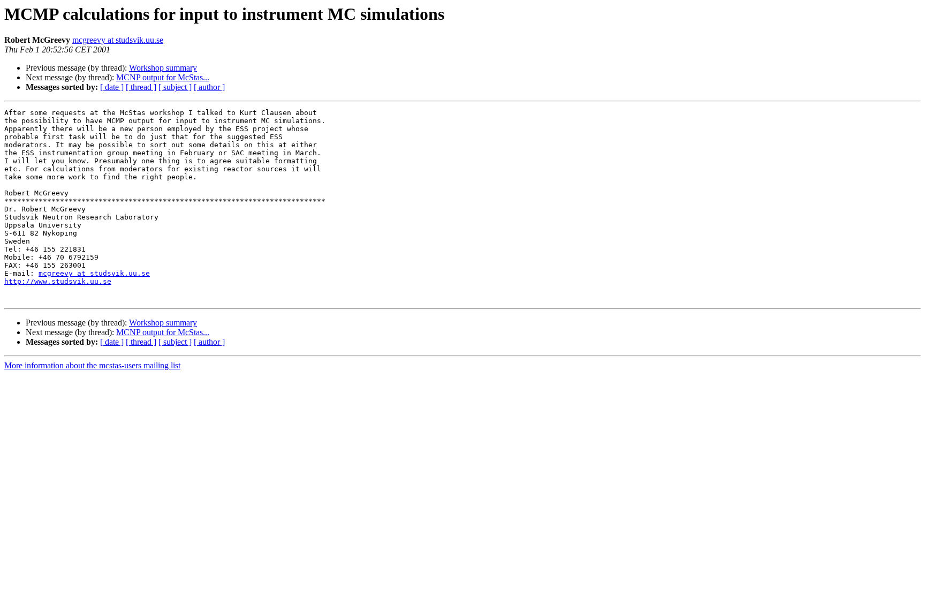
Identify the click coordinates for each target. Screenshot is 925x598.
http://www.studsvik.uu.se (57, 281)
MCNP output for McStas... (162, 77)
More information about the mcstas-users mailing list (92, 365)
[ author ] (209, 87)
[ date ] (112, 87)
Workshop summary (163, 67)
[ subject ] (175, 87)
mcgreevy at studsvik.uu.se (117, 39)
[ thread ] (141, 87)
